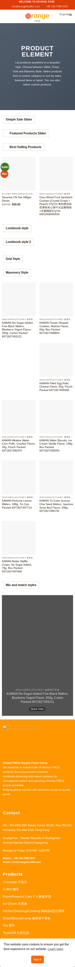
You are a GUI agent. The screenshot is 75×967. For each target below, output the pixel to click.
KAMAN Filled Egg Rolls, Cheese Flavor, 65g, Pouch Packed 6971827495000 (55, 387)
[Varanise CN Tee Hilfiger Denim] (19, 174)
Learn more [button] (55, 949)
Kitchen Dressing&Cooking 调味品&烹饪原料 (33, 911)
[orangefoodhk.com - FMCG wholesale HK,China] (37, 16)
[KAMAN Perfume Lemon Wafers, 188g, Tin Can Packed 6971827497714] (19, 477)
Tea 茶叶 (9, 925)
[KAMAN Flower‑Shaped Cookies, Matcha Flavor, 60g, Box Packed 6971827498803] (56, 299)
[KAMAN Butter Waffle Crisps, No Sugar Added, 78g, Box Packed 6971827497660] (19, 538)
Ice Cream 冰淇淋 (15, 903)
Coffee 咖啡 (11, 889)
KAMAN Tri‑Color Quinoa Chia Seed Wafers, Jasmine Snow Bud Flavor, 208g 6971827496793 (56, 505)
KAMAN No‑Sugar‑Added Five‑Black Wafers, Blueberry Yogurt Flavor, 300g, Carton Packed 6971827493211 (17, 329)
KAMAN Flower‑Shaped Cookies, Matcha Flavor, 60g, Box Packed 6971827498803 (54, 327)
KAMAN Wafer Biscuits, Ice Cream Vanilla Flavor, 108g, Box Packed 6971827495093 (56, 445)
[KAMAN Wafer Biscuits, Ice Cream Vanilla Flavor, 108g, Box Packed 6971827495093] (56, 417)
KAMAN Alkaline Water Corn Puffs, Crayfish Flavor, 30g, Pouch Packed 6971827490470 (18, 445)
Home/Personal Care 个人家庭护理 (27, 896)
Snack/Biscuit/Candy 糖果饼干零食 (27, 918)
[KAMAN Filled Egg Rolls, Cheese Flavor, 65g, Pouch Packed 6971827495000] (56, 360)
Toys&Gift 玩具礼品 (16, 932)
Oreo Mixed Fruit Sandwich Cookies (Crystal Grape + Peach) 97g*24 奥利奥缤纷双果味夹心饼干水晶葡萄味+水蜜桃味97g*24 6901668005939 (55, 206)
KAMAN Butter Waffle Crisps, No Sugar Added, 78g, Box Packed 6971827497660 (17, 566)
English (64, 14)
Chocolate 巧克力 (15, 882)
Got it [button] (37, 959)
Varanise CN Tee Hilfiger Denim (17, 199)
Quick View (37, 709)
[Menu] (5, 16)
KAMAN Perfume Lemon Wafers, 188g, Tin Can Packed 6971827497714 (17, 504)
